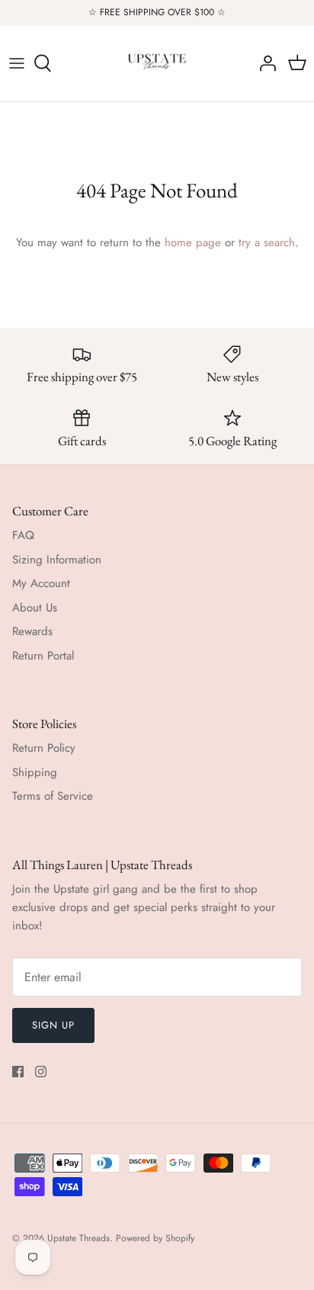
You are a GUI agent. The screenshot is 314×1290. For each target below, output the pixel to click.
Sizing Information (56, 559)
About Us (34, 607)
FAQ (23, 535)
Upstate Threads (78, 1238)
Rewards (32, 631)
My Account (41, 583)
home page (193, 242)
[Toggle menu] (17, 63)
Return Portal (43, 655)
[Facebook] (18, 1071)
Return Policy (43, 748)
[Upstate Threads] (157, 63)
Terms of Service (52, 796)
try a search (267, 242)
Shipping (34, 772)
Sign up (53, 1025)
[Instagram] (40, 1071)
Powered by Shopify (155, 1238)
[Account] (263, 63)
